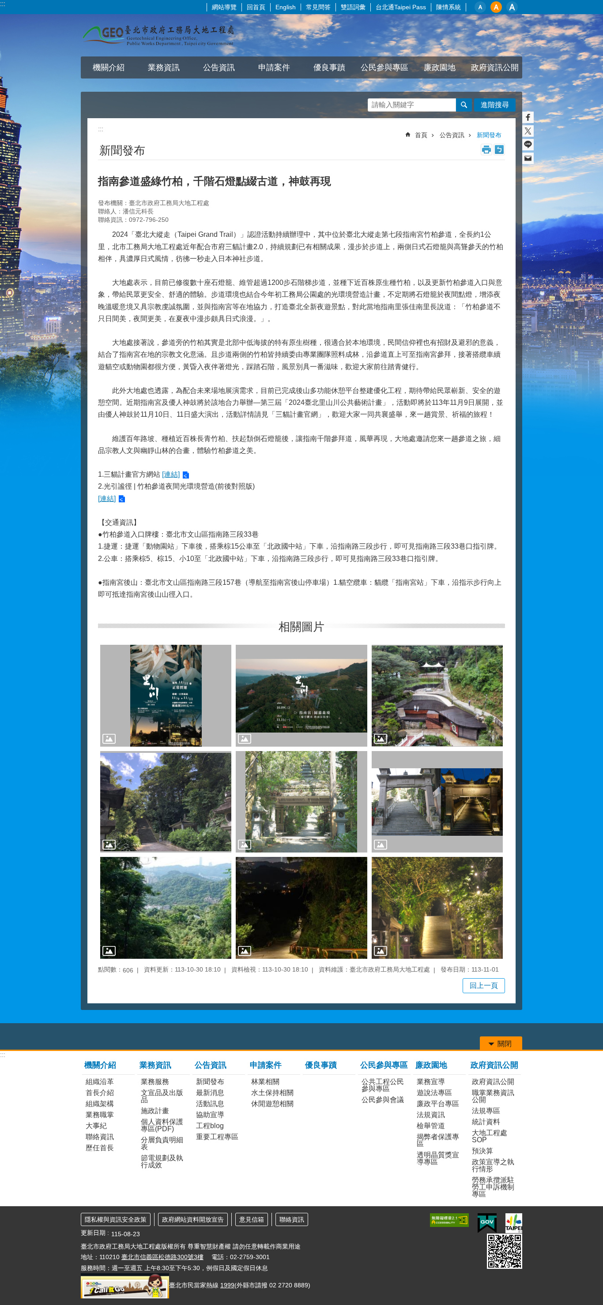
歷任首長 (100, 1148)
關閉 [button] (504, 1043)
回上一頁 (484, 985)
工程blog (210, 1125)
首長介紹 (100, 1092)
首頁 (421, 134)
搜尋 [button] (464, 105)
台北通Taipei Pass (401, 7)
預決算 (482, 1151)
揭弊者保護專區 (438, 1140)
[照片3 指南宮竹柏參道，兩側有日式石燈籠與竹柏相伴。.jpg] (165, 802)
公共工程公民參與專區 (383, 1085)
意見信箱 (251, 1219)
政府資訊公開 (494, 1065)
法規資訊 (431, 1114)
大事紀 (96, 1125)
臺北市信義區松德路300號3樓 (162, 1256)
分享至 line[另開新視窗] (528, 144)
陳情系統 (448, 7)
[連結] (171, 474)
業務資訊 (155, 1065)
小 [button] (480, 7)
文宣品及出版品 (162, 1096)
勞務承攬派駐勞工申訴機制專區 (493, 1187)
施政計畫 (155, 1110)
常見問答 (318, 7)
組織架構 (100, 1103)
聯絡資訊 (100, 1136)
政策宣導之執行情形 (493, 1165)
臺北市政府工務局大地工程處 (158, 35)
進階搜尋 (495, 104)
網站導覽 (224, 7)
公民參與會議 (383, 1099)
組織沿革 (100, 1081)
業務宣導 (431, 1081)
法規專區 (486, 1110)
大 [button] (512, 7)
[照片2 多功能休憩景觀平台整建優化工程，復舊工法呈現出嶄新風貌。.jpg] (437, 695)
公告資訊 (452, 134)
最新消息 (210, 1092)
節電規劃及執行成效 (162, 1161)
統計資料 (486, 1122)
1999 (227, 1285)
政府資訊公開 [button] (495, 67)
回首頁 (256, 7)
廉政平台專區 (438, 1103)
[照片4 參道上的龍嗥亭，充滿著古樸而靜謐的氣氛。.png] (301, 802)
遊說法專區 (434, 1092)
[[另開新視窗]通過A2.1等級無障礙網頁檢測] (449, 1220)
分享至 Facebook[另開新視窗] (528, 117)
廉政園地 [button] (440, 67)
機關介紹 (100, 1065)
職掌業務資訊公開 (493, 1096)
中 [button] (496, 7)
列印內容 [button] (486, 149)
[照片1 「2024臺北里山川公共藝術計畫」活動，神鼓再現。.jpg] (165, 695)
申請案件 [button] (274, 67)
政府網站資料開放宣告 (193, 1219)
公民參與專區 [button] (384, 67)
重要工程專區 (217, 1136)
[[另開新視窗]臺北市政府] (513, 1223)
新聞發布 (489, 134)
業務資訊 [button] (164, 67)
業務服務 (155, 1081)
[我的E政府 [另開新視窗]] (487, 1223)
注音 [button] (499, 149)
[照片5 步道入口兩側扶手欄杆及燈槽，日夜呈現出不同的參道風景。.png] (437, 802)
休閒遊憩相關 (272, 1103)
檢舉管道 (431, 1125)
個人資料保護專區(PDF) (162, 1125)
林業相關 (265, 1081)
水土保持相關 (272, 1092)
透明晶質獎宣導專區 (438, 1158)
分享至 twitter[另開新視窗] (528, 131)
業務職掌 (100, 1114)
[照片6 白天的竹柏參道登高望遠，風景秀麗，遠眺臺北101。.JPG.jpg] (165, 907)
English (285, 7)
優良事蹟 (329, 67)
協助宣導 (210, 1114)
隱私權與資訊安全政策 (116, 1219)
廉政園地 (431, 1065)
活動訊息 (210, 1103)
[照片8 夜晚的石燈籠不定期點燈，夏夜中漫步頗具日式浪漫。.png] (437, 907)
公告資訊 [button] (219, 67)
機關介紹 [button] (108, 67)
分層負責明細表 (162, 1143)
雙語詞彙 (353, 7)
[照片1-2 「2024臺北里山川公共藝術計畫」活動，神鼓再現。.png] (301, 695)
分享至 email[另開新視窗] (528, 158)
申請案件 (266, 1065)
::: (2, 3)
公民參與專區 (384, 1065)
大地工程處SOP (489, 1136)
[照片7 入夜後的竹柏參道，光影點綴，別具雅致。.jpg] (301, 907)
